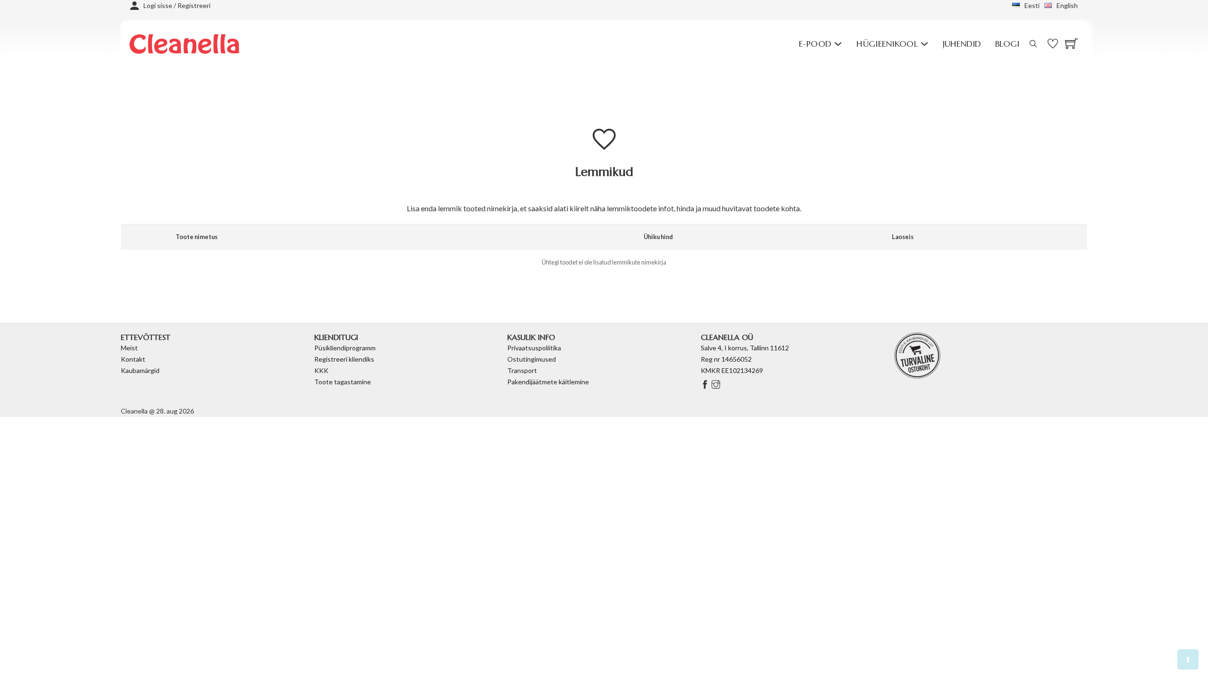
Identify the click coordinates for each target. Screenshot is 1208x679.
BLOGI (1007, 43)
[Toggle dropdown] (838, 44)
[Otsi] (1033, 43)
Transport (522, 370)
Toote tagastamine (342, 382)
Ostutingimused (531, 359)
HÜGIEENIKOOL (887, 43)
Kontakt (133, 359)
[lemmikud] (792, 43)
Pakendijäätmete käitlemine (548, 382)
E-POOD (815, 43)
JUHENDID (962, 43)
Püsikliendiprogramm (345, 348)
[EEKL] (917, 354)
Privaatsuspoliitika (534, 348)
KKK (321, 370)
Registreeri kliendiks (344, 359)
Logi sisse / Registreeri (176, 5)
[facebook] (706, 385)
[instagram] (716, 385)
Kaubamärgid (140, 370)
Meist (129, 348)
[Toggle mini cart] (1071, 43)
